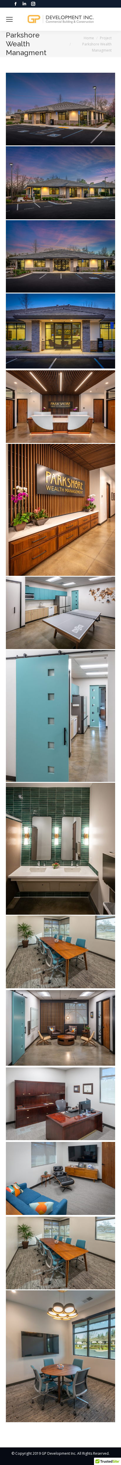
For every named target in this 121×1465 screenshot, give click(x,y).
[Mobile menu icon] (9, 19)
